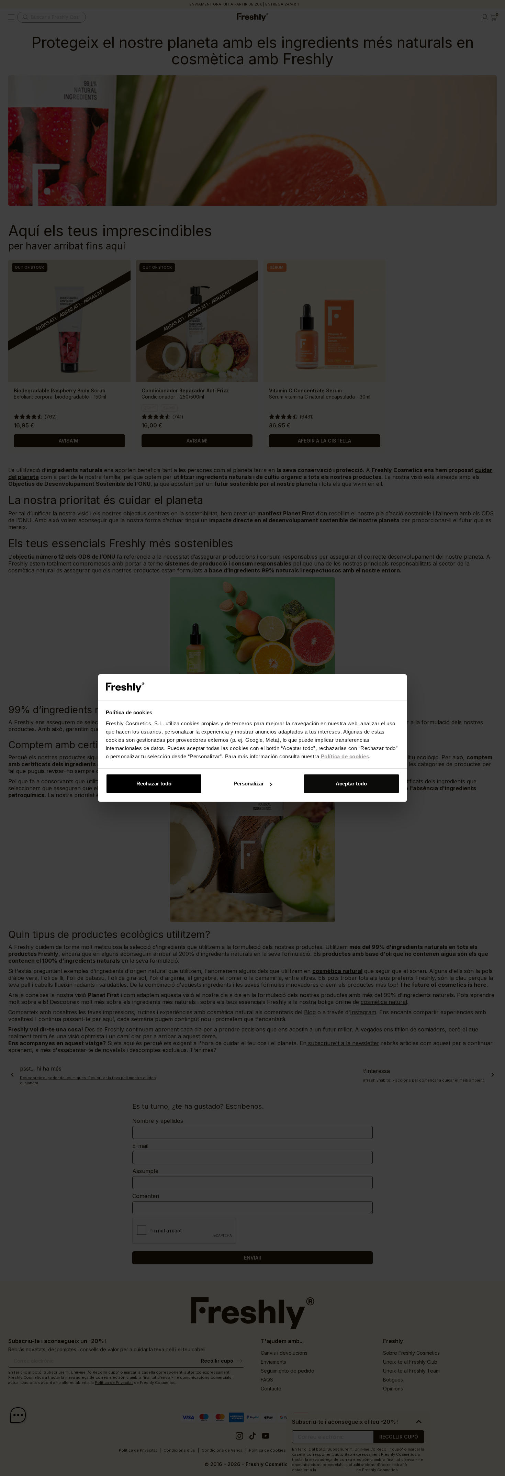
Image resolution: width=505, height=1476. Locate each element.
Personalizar (249, 783)
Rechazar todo (153, 783)
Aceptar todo (351, 783)
